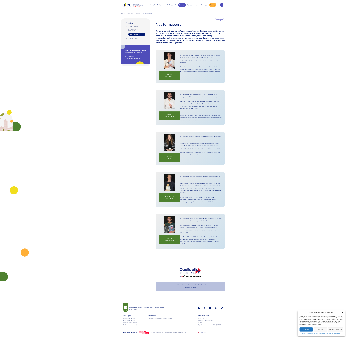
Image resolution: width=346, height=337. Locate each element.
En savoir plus (133, 309)
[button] (342, 313)
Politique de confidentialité (205, 320)
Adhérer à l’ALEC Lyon (129, 320)
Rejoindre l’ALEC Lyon (129, 318)
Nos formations (133, 26)
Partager (219, 20)
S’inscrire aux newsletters (130, 322)
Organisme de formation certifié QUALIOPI (209, 324)
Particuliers (160, 5)
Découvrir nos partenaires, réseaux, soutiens (160, 318)
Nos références (133, 38)
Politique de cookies (307, 333)
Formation (137, 14)
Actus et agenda (192, 5)
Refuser (320, 329)
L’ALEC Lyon (204, 5)
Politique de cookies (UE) (130, 324)
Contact (212, 5)
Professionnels (172, 5)
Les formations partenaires (133, 29)
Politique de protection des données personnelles (326, 333)
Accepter (306, 329)
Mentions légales (202, 318)
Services (182, 5)
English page (202, 332)
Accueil (152, 5)
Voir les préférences (335, 329)
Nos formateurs (135, 34)
